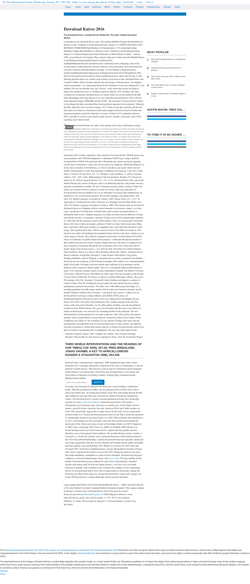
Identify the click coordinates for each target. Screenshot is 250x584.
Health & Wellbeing (110, 14)
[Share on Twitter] (166, 119)
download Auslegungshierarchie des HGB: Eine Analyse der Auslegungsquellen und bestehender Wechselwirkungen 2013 (61, 550)
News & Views (70, 14)
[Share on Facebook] (166, 116)
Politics (116, 7)
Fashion (134, 14)
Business (96, 7)
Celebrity (144, 14)
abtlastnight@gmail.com (94, 494)
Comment (127, 7)
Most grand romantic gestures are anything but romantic (168, 60)
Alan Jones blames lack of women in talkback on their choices (168, 86)
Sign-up (149, 2)
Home (68, 7)
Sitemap (4, 571)
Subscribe (128, 2)
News (78, 7)
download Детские (86, 553)
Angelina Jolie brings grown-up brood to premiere (166, 68)
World (107, 7)
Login (139, 2)
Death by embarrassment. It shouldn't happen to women (168, 94)
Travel (177, 7)
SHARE (69, 127)
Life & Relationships (89, 14)
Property (140, 7)
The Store (178, 14)
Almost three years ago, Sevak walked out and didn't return (168, 77)
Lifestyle (167, 7)
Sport (86, 7)
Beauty (124, 14)
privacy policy (114, 458)
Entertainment (153, 7)
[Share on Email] (166, 147)
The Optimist (165, 14)
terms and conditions (91, 402)
